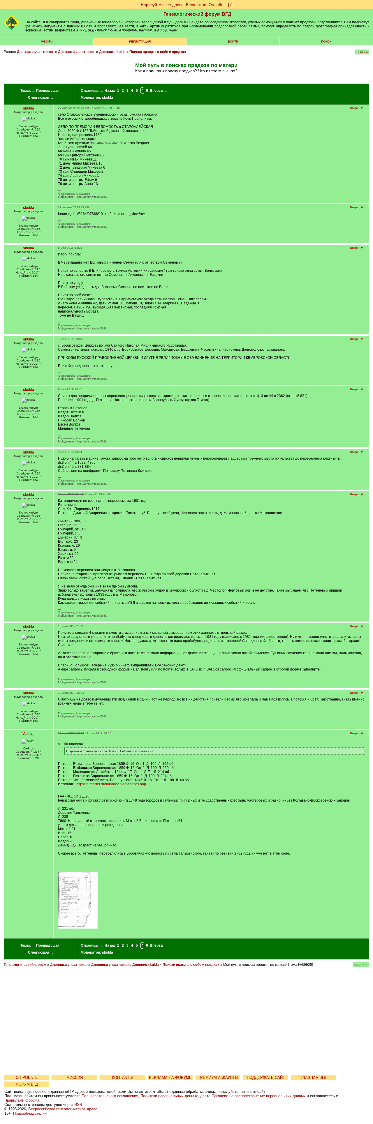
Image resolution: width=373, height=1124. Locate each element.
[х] (230, 4)
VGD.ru (46, 41)
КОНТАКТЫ (122, 1077)
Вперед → (158, 91)
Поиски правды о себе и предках (157, 52)
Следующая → (41, 98)
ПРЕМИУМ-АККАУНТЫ (218, 1077)
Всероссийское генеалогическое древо (62, 1109)
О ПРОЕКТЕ (27, 1077)
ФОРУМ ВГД (27, 1084)
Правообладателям (30, 1113)
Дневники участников (35, 52)
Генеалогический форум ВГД (197, 14)
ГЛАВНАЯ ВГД (313, 1077)
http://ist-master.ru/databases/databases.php (111, 784)
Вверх (354, 108)
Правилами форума (21, 1100)
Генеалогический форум (25, 965)
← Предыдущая (45, 91)
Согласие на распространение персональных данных (259, 1096)
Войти (233, 41)
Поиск (326, 41)
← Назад (107, 91)
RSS (78, 1104)
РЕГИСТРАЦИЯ (140, 41)
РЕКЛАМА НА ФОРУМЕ (170, 1077)
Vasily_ (28, 734)
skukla (107, 98)
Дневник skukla (112, 52)
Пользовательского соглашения (110, 1096)
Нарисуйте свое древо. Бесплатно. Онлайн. (183, 4)
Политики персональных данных (169, 1096)
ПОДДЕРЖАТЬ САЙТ (266, 1077)
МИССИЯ (74, 1077)
